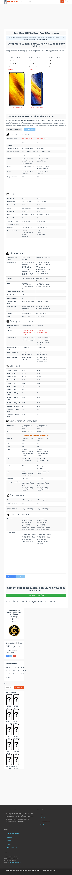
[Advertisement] (36, 17)
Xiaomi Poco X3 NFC (28, 139)
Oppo (8, 677)
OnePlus (9, 674)
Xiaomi (23, 667)
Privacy (42, 824)
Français (34, 870)
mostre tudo (29, 130)
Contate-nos (43, 817)
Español (25, 870)
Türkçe (42, 870)
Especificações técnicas (13, 833)
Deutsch (29, 870)
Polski (49, 870)
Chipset (9, 840)
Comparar (9, 837)
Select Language (10, 870)
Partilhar (11, 576)
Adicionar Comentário (36, 595)
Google (23, 671)
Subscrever (18, 687)
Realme (15, 674)
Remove (10, 69)
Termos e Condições (45, 821)
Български (53, 870)
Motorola (16, 671)
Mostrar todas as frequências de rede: (36, 435)
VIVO (22, 674)
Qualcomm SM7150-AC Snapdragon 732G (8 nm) (28, 332)
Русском (38, 870)
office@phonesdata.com (14, 862)
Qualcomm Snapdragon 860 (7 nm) (42, 332)
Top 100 (9, 844)
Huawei (8, 671)
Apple (8, 667)
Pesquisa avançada (12, 847)
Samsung (16, 667)
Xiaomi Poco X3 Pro (42, 139)
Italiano (46, 870)
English (21, 870)
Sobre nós (42, 814)
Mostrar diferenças (14, 130)
